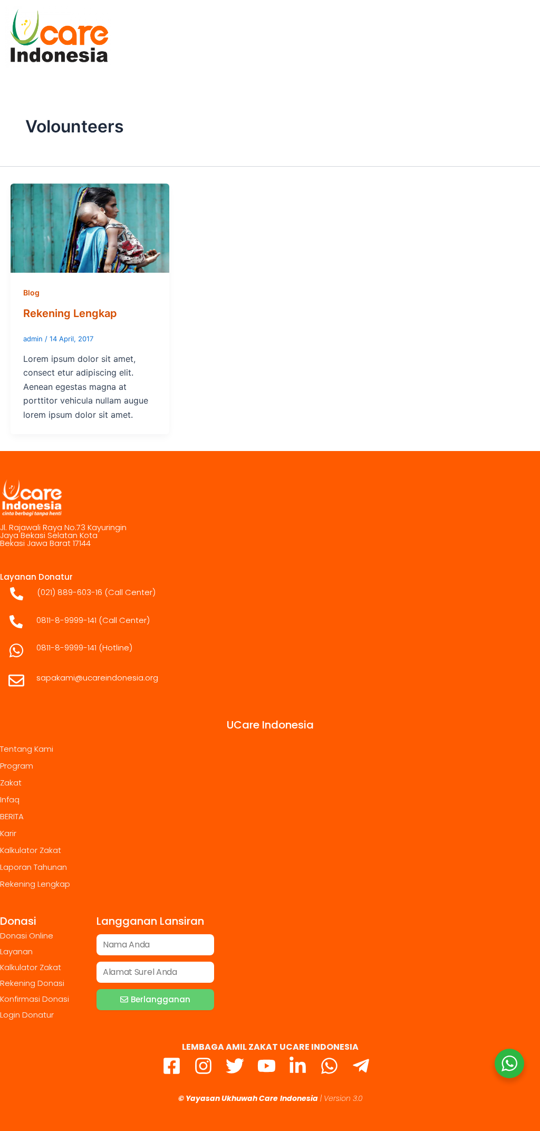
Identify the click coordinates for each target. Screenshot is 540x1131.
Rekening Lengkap (70, 313)
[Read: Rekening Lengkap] (90, 227)
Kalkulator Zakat (30, 850)
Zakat (11, 782)
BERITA (12, 816)
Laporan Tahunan (33, 867)
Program (16, 765)
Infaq (10, 799)
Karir (8, 833)
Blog (31, 292)
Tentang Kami (26, 748)
